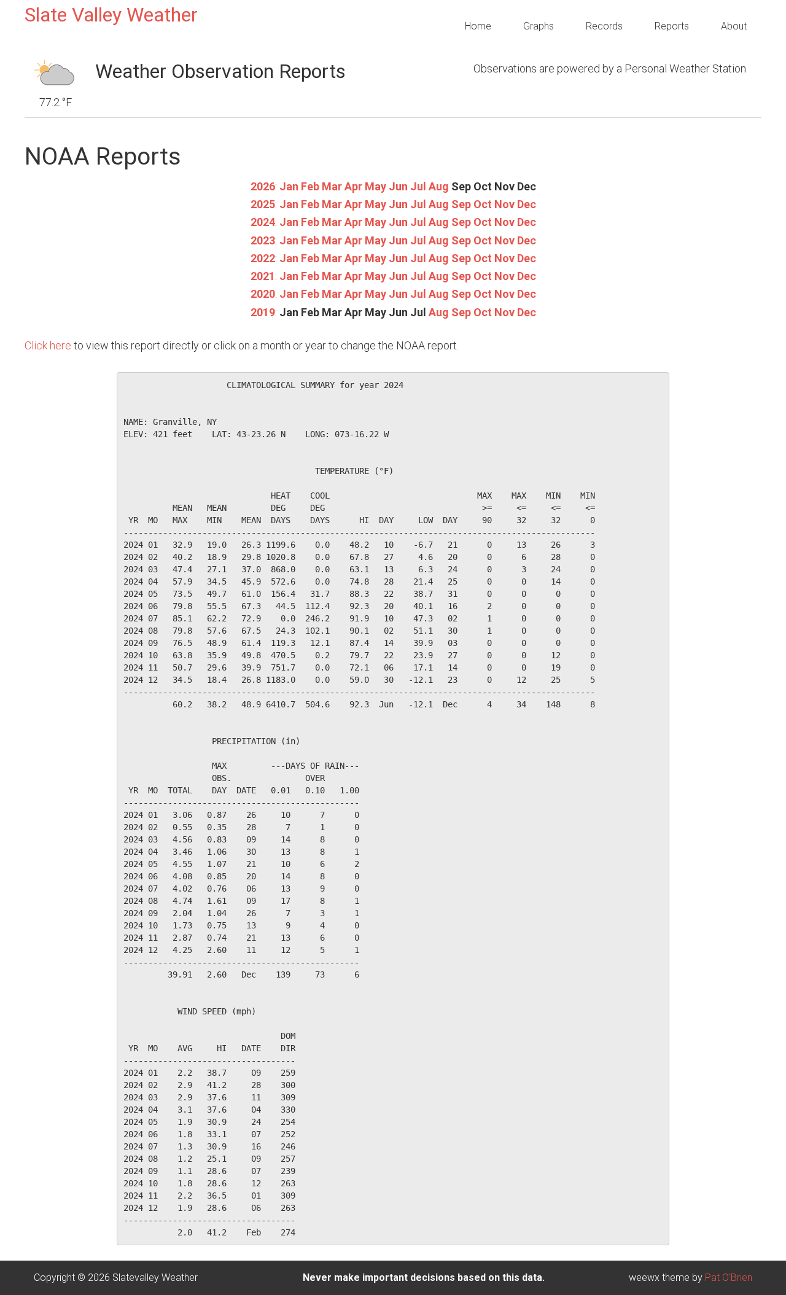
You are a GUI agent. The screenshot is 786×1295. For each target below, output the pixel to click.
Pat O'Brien (728, 1277)
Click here (48, 345)
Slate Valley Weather (111, 14)
